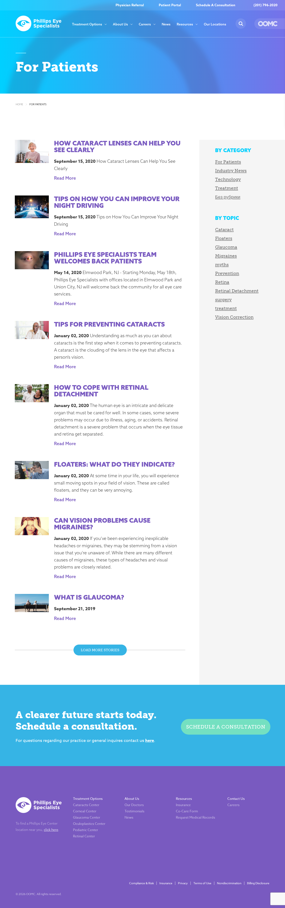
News (166, 24)
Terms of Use (202, 883)
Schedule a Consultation (225, 727)
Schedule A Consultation (215, 5)
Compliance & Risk (141, 883)
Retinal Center (84, 836)
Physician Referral (130, 5)
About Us (120, 24)
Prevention (227, 273)
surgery (223, 299)
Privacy (183, 883)
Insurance (183, 805)
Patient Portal (170, 5)
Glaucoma (226, 247)
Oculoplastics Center (89, 823)
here (149, 740)
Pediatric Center (85, 830)
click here (51, 830)
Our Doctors (134, 805)
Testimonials (134, 811)
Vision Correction (234, 317)
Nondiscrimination (229, 883)
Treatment (226, 188)
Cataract (224, 229)
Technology (228, 179)
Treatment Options (87, 24)
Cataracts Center (86, 805)
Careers (145, 24)
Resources (185, 24)
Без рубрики (227, 196)
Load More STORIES (100, 650)
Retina (222, 282)
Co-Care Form (187, 811)
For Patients (38, 104)
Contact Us (236, 798)
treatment (226, 308)
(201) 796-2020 (265, 5)
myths (222, 264)
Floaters (223, 238)
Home (19, 104)
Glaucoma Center (86, 817)
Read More (65, 178)
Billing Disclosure (258, 883)
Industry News (231, 170)
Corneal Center (84, 811)
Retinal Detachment (237, 290)
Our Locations (215, 24)
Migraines (226, 255)
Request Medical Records (195, 817)
